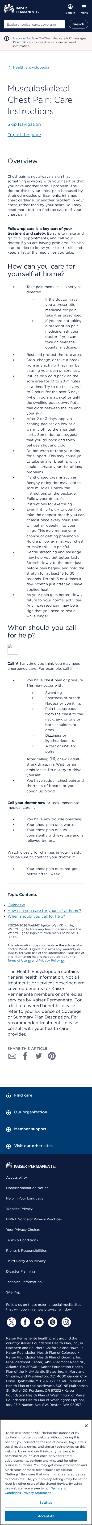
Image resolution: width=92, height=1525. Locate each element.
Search (78, 24)
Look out (19, 38)
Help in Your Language (24, 1198)
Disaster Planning (20, 1271)
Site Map (13, 1292)
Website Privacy (19, 1209)
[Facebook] (24, 1322)
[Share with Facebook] (25, 1056)
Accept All (46, 1516)
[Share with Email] (12, 1056)
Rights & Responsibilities (26, 1250)
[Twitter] (11, 1322)
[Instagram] (65, 1322)
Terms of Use (17, 960)
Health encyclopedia (28, 67)
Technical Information (24, 1282)
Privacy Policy (49, 960)
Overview (16, 905)
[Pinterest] (52, 1322)
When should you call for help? (36, 916)
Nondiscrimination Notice (27, 1188)
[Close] (86, 1426)
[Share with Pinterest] (52, 1056)
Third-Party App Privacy (26, 1261)
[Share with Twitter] (38, 1056)
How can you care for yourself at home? (44, 910)
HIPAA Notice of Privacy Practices (34, 1219)
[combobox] (34, 24)
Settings (46, 1502)
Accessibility (16, 1177)
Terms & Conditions (22, 1240)
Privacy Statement (37, 1493)
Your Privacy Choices (23, 1230)
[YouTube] (38, 1322)
